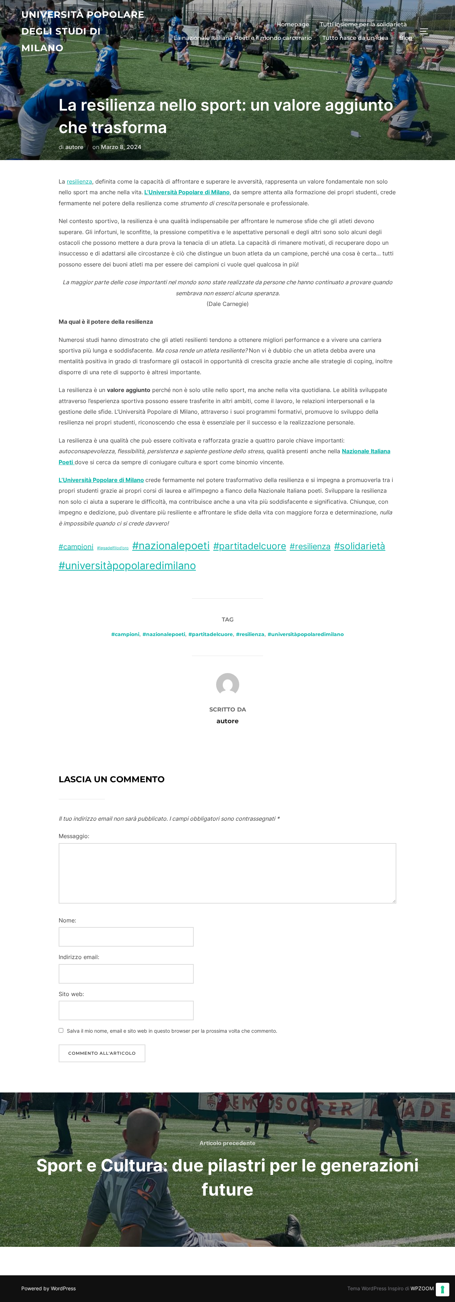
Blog (405, 38)
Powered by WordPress (48, 1288)
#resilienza (310, 546)
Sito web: (71, 993)
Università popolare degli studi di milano (82, 31)
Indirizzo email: (79, 956)
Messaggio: (74, 836)
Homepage (293, 24)
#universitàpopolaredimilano (127, 565)
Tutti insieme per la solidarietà (363, 24)
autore (74, 146)
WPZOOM (422, 1288)
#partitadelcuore (249, 545)
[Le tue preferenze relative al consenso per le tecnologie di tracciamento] (442, 1289)
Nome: (67, 920)
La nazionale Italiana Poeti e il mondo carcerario (242, 38)
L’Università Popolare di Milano (187, 192)
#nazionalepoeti (171, 545)
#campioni (76, 546)
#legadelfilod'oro (113, 548)
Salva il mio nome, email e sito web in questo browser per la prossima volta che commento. (172, 1031)
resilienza (79, 181)
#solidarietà (359, 545)
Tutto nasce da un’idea (355, 38)
